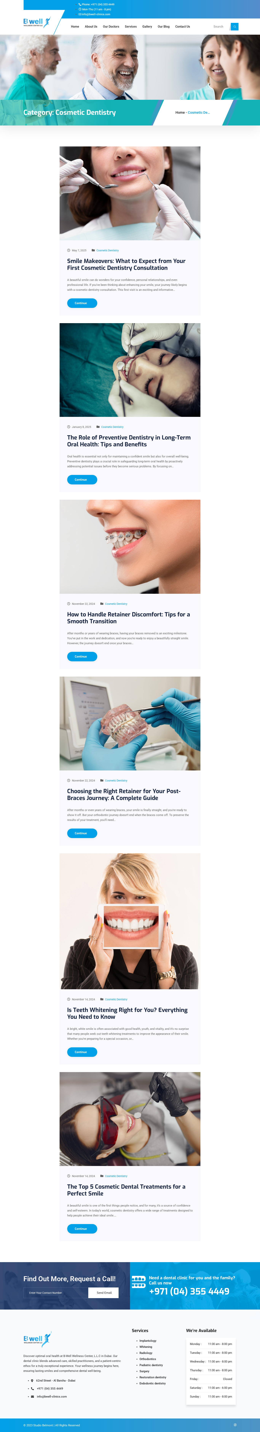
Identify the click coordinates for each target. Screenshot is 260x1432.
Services (131, 26)
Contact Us (182, 26)
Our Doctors (111, 26)
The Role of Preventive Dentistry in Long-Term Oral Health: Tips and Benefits (129, 441)
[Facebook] (228, 1425)
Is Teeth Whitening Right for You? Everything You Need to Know (127, 1013)
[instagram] (234, 1425)
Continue (81, 303)
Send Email (104, 1293)
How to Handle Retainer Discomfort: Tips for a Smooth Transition (128, 618)
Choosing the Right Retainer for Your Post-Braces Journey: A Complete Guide (124, 794)
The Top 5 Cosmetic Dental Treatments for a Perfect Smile (126, 1190)
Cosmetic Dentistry (108, 250)
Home (75, 26)
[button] (234, 26)
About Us (91, 26)
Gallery (147, 26)
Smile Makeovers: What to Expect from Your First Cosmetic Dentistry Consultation (126, 264)
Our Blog (164, 26)
